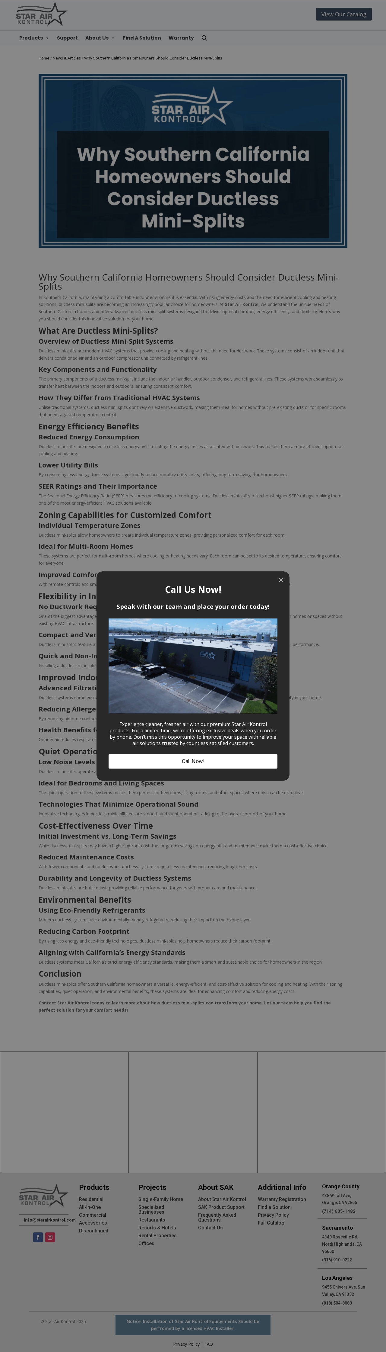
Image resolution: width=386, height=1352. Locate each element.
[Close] (281, 580)
